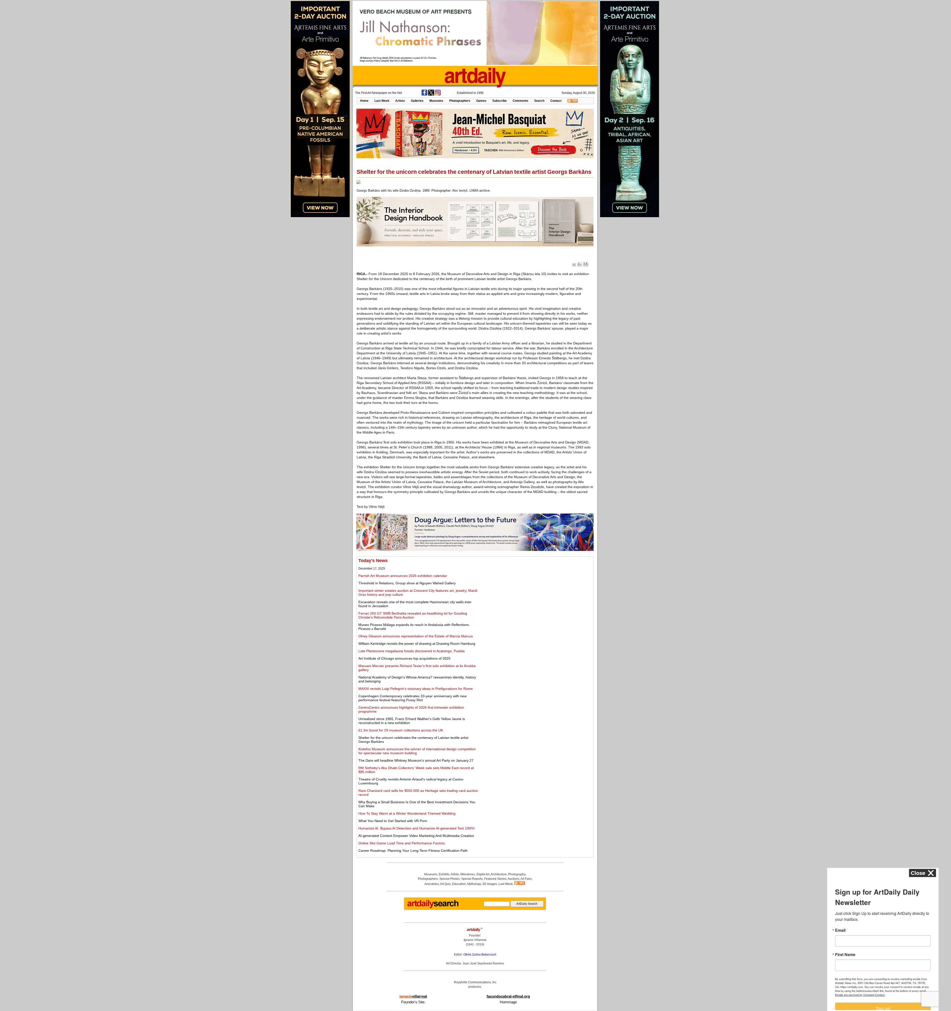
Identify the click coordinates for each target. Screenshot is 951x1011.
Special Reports (472, 879)
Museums (436, 101)
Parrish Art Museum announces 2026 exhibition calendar (402, 576)
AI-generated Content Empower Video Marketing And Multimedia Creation (416, 836)
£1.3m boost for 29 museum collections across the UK (400, 730)
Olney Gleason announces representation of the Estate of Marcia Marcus (415, 636)
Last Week (381, 101)
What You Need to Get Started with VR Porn (392, 821)
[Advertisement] (536, 592)
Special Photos (449, 879)
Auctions (513, 879)
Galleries (417, 101)
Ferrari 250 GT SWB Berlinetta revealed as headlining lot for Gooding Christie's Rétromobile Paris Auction (412, 615)
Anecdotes (431, 884)
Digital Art (482, 874)
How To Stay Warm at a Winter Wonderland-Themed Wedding (406, 813)
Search (539, 101)
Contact (555, 101)
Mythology (474, 884)
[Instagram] (438, 94)
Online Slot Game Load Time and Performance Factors (401, 843)
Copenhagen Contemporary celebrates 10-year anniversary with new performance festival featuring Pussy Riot (412, 698)
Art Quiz (445, 884)
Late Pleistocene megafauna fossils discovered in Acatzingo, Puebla (411, 651)
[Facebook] (424, 94)
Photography (516, 874)
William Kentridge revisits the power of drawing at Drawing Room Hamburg (416, 644)
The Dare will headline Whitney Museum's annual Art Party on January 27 (416, 760)
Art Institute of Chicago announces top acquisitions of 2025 (404, 658)
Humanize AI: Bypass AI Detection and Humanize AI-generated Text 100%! (416, 828)
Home (364, 101)
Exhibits (444, 874)
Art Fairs (526, 879)
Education (459, 884)
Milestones (467, 874)
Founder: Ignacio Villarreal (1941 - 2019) (475, 940)
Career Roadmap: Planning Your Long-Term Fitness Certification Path (413, 851)
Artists (400, 101)
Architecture (499, 874)
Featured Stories (495, 879)
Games (481, 101)
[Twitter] (431, 94)
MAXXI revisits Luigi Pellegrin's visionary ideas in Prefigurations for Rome (415, 689)
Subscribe (499, 101)
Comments (520, 101)
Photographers (459, 101)
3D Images (489, 884)
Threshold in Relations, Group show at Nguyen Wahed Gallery (407, 583)
